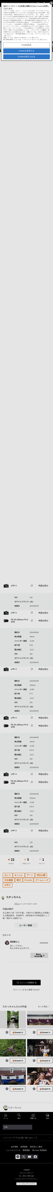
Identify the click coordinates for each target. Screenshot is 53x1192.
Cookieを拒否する (26, 51)
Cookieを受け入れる (26, 57)
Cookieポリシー (24, 37)
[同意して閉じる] (51, 2)
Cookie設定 (26, 45)
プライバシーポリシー (30, 39)
